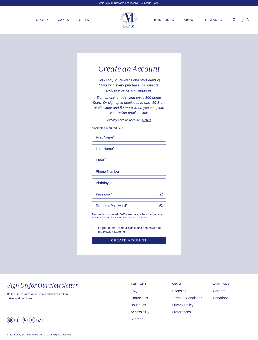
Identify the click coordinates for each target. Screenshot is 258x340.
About (190, 20)
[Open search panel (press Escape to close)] (248, 20)
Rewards (213, 20)
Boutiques (164, 20)
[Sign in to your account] (234, 20)
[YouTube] (32, 320)
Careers (219, 291)
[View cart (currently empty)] (241, 20)
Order (42, 20)
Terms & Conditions (129, 228)
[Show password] (161, 194)
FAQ (134, 291)
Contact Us (139, 298)
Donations (221, 298)
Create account (129, 240)
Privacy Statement (115, 231)
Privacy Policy (182, 305)
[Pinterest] (25, 320)
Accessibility (140, 312)
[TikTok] (39, 320)
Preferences (181, 312)
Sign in (146, 120)
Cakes (63, 20)
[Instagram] (10, 320)
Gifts (84, 20)
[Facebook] (17, 320)
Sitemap (137, 319)
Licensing (179, 291)
